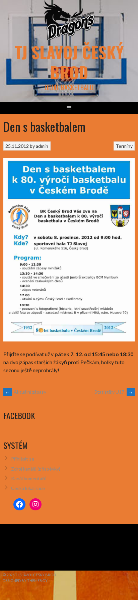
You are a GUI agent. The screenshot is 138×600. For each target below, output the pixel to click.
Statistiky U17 (113, 392)
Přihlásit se (22, 459)
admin (42, 146)
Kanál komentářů (29, 478)
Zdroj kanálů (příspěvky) (35, 469)
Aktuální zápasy (25, 392)
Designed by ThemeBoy (25, 580)
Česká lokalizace (28, 488)
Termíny (124, 146)
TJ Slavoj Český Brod (69, 62)
